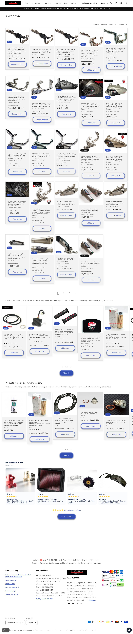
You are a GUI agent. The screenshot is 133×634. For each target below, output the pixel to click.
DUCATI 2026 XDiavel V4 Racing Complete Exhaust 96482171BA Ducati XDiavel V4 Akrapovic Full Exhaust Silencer (16, 98)
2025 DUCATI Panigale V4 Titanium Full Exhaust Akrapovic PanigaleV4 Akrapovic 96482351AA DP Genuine (41, 51)
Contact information (82, 630)
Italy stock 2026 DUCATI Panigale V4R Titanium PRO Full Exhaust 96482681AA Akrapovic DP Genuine (17, 49)
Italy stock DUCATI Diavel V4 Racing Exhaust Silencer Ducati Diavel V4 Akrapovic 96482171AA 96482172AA (41, 105)
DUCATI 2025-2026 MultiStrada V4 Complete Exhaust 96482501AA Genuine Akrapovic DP (65, 259)
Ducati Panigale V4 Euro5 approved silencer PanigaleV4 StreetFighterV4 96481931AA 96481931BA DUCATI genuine (90, 264)
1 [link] (57, 293)
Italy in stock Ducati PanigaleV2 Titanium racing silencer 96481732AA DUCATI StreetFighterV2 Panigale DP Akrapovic (17, 256)
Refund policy (39, 630)
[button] (28, 3)
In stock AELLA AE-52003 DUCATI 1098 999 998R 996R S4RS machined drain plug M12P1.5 (116, 422)
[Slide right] (71, 367)
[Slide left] (62, 367)
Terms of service (59, 630)
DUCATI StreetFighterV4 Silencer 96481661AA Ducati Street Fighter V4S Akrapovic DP (90, 210)
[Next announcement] (127, 9)
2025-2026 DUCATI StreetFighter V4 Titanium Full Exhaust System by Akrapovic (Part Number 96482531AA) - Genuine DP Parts (66, 52)
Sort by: (96, 25)
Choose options (17, 64)
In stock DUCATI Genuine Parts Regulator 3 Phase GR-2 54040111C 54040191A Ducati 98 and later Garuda (39, 335)
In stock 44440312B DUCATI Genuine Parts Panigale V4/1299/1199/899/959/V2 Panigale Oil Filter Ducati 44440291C (116, 336)
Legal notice (93, 630)
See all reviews (66, 516)
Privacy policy (49, 630)
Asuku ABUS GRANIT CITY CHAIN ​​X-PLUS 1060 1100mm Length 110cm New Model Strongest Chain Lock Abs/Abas (64, 421)
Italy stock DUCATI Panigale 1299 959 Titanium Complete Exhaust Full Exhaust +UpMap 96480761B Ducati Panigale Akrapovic (66, 156)
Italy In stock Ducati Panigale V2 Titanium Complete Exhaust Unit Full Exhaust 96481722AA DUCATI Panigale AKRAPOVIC (41, 156)
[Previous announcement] (6, 9)
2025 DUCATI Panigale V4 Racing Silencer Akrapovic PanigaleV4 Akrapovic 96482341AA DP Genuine (66, 203)
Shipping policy (70, 630)
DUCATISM (13, 630)
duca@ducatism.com (44, 598)
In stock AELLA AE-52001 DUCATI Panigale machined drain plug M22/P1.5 (89, 413)
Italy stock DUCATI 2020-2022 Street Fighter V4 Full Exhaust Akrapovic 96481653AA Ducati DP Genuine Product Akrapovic (17, 203)
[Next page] (75, 293)
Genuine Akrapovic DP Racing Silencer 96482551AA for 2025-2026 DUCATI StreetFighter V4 (115, 203)
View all (66, 373)
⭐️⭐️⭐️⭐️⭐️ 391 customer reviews (66, 510)
